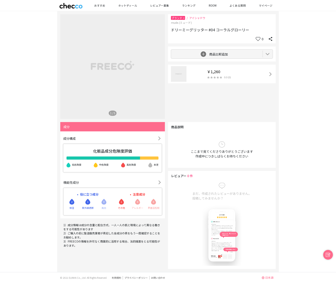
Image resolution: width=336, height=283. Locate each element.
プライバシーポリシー (136, 277)
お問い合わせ (158, 277)
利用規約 (116, 277)
